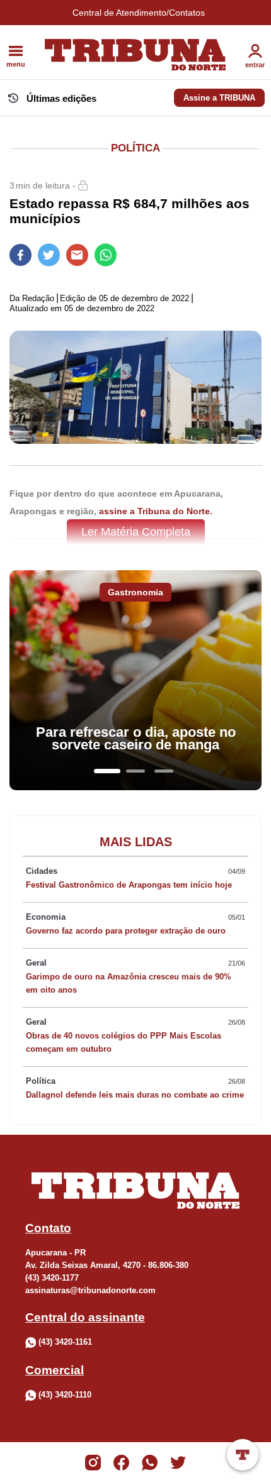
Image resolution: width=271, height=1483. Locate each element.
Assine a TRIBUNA (219, 97)
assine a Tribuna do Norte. (155, 511)
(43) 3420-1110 (64, 1395)
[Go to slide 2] (135, 771)
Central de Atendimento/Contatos (138, 13)
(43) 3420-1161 (65, 1342)
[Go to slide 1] (107, 771)
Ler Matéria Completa (135, 532)
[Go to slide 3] (163, 771)
